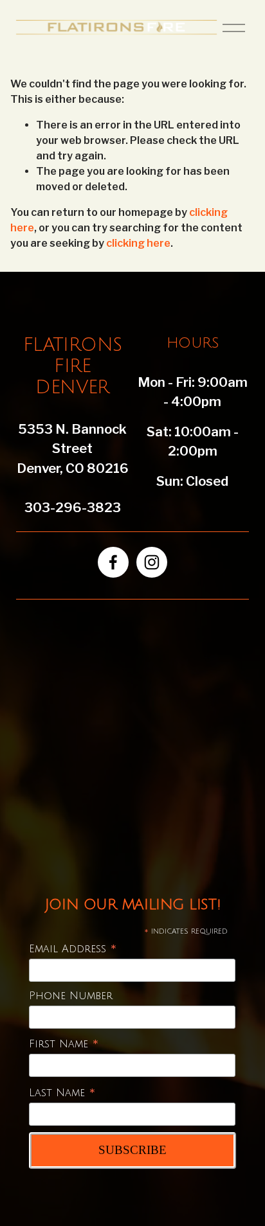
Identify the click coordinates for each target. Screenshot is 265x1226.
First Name (64, 1044)
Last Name (62, 1093)
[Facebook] (113, 562)
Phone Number (71, 996)
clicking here (138, 243)
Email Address (73, 949)
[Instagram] (151, 562)
